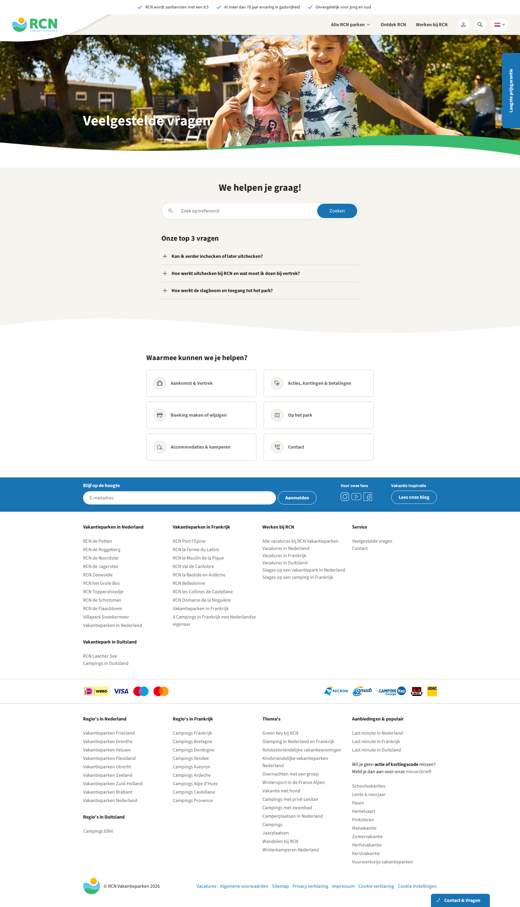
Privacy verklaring (310, 886)
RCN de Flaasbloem (102, 608)
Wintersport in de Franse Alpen (293, 782)
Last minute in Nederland (377, 733)
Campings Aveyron (191, 767)
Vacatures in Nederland (285, 548)
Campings (272, 824)
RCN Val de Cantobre (193, 566)
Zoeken (337, 211)
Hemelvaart (363, 811)
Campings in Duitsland (105, 663)
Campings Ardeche (192, 775)
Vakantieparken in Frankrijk (201, 608)
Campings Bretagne (192, 741)
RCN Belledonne (189, 583)
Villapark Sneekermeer (106, 617)
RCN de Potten (97, 541)
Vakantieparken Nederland (110, 800)
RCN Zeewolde (98, 575)
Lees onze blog (414, 497)
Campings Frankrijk (192, 733)
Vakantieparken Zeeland (107, 775)
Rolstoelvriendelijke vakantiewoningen (301, 750)
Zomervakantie (367, 836)
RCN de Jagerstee (100, 566)
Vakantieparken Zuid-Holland (113, 783)
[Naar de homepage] (34, 24)
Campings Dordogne (193, 750)
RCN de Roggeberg (101, 549)
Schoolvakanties (368, 786)
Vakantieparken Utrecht (107, 767)
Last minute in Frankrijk (376, 741)
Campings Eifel (98, 831)
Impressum (343, 886)
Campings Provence (193, 800)
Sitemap (280, 886)
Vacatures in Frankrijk (284, 555)
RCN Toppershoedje (103, 591)
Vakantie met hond (281, 791)
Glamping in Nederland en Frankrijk (298, 741)
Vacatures (206, 886)
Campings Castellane (194, 792)
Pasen (358, 803)
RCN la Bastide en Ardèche (199, 575)
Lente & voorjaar (368, 794)
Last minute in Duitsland (376, 750)
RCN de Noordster (101, 558)
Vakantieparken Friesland (109, 733)
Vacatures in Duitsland (285, 563)
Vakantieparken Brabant (107, 792)
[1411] (368, 496)
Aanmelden (297, 498)
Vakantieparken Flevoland (109, 758)
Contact (360, 548)
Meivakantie (364, 828)
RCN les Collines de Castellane (203, 591)
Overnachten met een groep (290, 774)
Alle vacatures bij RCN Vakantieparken (300, 541)
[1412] (356, 496)
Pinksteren (363, 819)
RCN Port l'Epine (189, 541)
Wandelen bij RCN (280, 841)
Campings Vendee (191, 758)
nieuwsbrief (418, 771)
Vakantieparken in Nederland (112, 625)
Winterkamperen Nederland (290, 850)
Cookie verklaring (376, 886)
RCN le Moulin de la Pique (198, 558)
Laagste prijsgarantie (511, 91)
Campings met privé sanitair (290, 799)
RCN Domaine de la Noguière (202, 600)
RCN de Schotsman (102, 600)
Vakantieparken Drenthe (107, 741)
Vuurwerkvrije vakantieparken (382, 862)
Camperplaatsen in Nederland (292, 816)
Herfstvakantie (367, 845)
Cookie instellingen (417, 886)
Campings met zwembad (287, 807)
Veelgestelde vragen (372, 541)
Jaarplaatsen (275, 833)
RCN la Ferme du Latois (196, 549)
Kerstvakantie (366, 853)
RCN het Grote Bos (101, 583)
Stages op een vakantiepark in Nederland (303, 570)
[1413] (345, 496)
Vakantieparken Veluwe (107, 750)
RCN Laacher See (100, 656)
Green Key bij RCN (280, 733)
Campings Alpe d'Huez (195, 783)
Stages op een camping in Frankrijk (297, 577)
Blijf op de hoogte (101, 485)
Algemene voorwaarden (244, 886)
